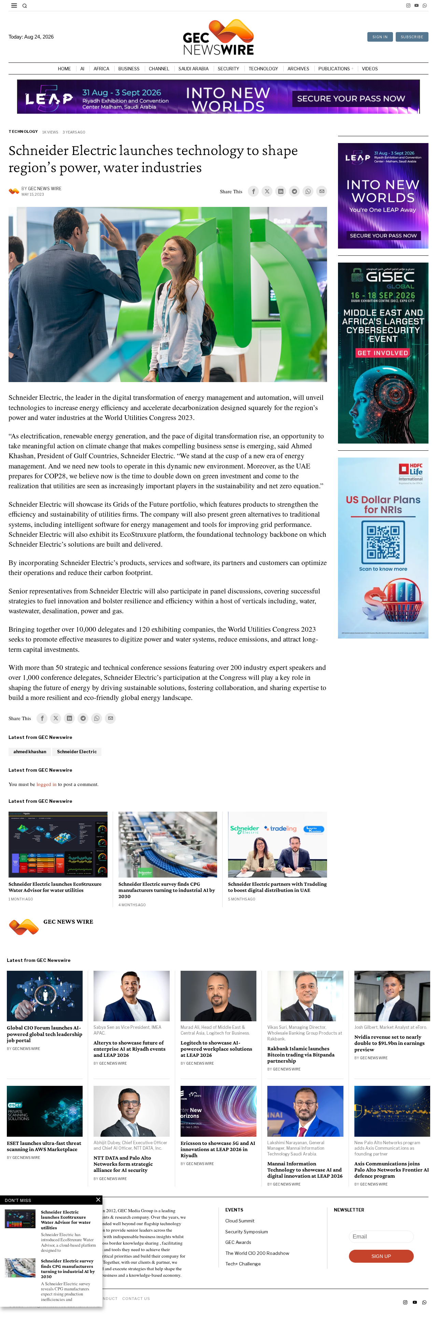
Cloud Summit (239, 1220)
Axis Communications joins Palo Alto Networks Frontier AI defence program (391, 1170)
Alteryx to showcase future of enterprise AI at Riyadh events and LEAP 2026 (130, 1049)
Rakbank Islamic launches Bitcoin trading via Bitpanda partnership (301, 1055)
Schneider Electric (77, 751)
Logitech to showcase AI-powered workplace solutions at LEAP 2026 (216, 1049)
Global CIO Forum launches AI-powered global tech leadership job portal (44, 1034)
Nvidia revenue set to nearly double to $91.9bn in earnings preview (389, 1043)
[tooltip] (408, 5)
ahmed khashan (29, 751)
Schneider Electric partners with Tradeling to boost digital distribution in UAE (277, 887)
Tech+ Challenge (243, 1263)
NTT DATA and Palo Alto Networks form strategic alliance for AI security (123, 1164)
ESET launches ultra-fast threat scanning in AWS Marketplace (44, 1146)
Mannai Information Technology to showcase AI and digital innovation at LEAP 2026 (305, 1170)
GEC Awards (238, 1242)
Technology (23, 131)
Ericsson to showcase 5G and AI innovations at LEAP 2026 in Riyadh (218, 1149)
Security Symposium (246, 1231)
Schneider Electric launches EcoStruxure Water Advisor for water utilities (55, 887)
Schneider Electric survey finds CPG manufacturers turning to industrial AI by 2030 (166, 890)
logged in (47, 784)
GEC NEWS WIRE (44, 188)
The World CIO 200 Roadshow (257, 1253)
